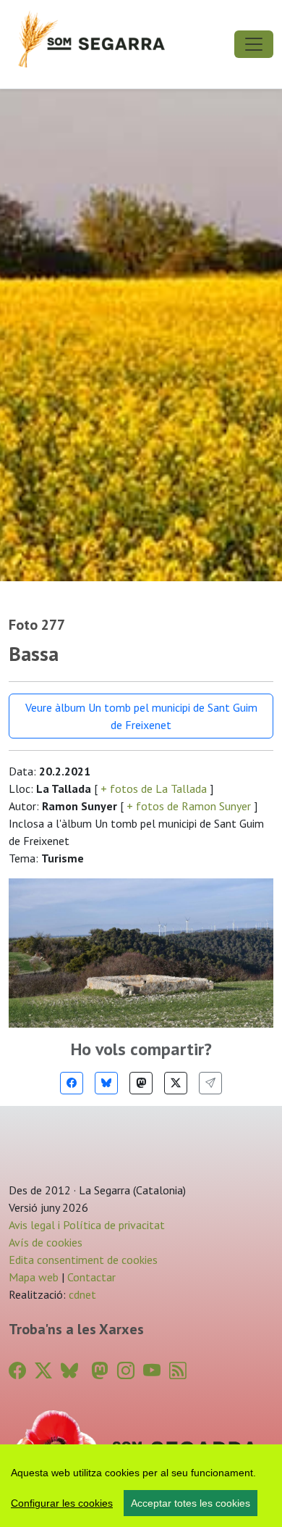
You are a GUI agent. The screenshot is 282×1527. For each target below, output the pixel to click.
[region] (141, 1485)
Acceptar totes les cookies (190, 1503)
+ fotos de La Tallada (154, 788)
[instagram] (125, 1371)
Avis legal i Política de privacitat (87, 1225)
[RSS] (178, 1371)
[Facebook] (71, 1083)
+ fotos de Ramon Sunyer (189, 806)
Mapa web (34, 1277)
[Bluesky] (106, 1083)
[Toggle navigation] (253, 44)
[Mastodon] (141, 1083)
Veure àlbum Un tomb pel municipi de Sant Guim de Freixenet (141, 716)
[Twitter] (175, 1083)
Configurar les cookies (62, 1503)
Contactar (91, 1277)
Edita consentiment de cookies (83, 1259)
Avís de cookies (45, 1242)
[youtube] (152, 1371)
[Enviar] (210, 1083)
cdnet (81, 1294)
